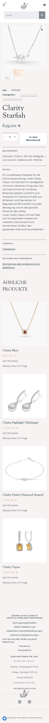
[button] (44, 5)
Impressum (9, 249)
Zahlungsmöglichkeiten (24, 623)
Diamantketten (28, 95)
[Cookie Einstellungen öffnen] (5, 719)
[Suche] (42, 15)
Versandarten (24, 650)
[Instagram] (19, 702)
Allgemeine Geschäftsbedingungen (25, 631)
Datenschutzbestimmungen (24, 635)
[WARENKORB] (4, 5)
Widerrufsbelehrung (24, 627)
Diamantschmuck (12, 98)
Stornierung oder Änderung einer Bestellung (20, 640)
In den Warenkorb (33, 138)
